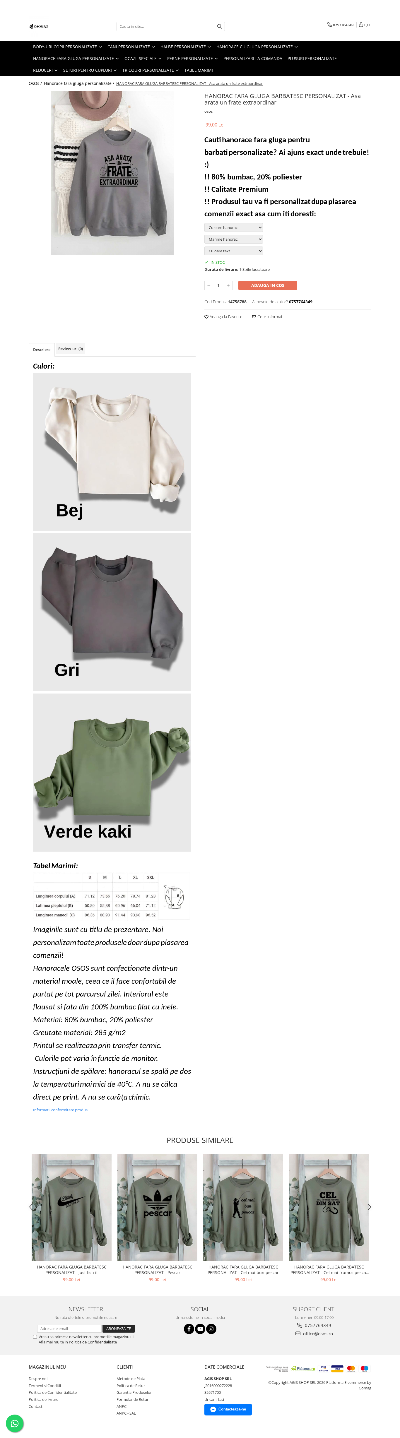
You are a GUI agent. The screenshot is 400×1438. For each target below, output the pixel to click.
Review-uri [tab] (70, 348)
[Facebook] (189, 1329)
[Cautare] (219, 26)
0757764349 (317, 1325)
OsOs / (36, 83)
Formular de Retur (132, 1399)
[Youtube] (200, 1329)
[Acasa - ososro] (58, 26)
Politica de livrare (43, 1399)
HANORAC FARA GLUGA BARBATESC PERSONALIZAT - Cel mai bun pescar (243, 1269)
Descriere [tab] (41, 349)
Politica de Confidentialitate (93, 1342)
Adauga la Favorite (225, 316)
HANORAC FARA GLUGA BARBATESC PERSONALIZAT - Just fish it (72, 1269)
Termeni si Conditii (45, 1385)
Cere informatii (270, 316)
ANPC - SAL (126, 1413)
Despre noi (38, 1378)
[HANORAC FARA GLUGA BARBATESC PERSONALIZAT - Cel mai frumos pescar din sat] (329, 1207)
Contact (35, 1406)
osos (208, 111)
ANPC (122, 1406)
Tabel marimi (198, 70)
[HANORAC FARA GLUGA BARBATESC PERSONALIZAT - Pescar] (157, 1207)
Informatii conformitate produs (60, 1109)
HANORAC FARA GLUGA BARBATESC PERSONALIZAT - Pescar (157, 1269)
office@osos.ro (317, 1333)
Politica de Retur (131, 1385)
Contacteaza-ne (232, 1409)
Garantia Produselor (134, 1392)
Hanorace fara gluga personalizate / (79, 83)
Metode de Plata (131, 1378)
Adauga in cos (267, 285)
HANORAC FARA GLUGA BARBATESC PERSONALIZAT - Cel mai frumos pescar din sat (329, 1269)
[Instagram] (211, 1329)
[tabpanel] (112, 173)
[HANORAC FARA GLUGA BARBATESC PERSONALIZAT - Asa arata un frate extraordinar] (112, 173)
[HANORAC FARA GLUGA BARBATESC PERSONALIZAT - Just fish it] (72, 1207)
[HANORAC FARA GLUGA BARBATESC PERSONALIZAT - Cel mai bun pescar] (243, 1207)
